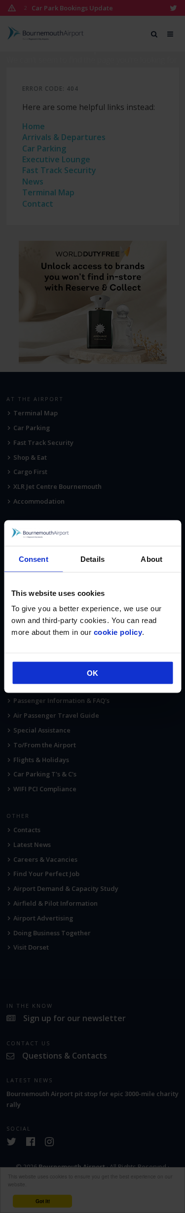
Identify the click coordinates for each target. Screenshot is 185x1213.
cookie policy (118, 632)
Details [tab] (92, 558)
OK (92, 673)
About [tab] (151, 558)
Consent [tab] (33, 558)
